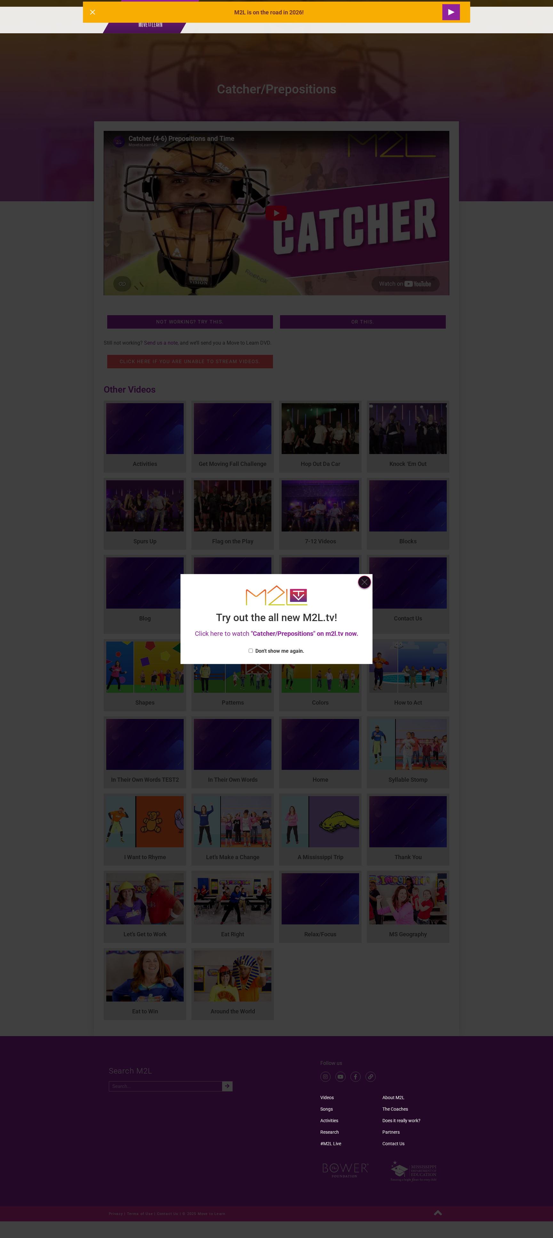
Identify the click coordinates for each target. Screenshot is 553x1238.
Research (329, 1132)
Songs (326, 1109)
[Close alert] (92, 12)
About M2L (393, 1097)
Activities (329, 1120)
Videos (327, 1097)
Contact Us (393, 1143)
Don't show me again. (279, 651)
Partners (391, 1132)
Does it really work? (401, 1120)
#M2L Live (330, 1143)
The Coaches (395, 1109)
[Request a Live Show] (451, 12)
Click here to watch (276, 633)
